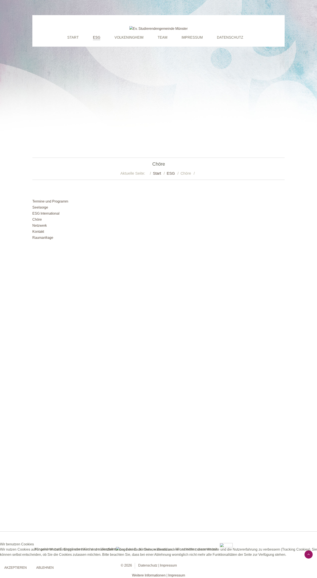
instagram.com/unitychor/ (154, 377)
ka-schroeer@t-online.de (133, 506)
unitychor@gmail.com (130, 349)
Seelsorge (40, 207)
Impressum (176, 575)
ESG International (46, 213)
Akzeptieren (15, 567)
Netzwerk (39, 225)
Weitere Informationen (149, 575)
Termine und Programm (50, 201)
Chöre (37, 219)
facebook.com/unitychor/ (112, 377)
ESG (171, 173)
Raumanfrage (42, 237)
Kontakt (38, 231)
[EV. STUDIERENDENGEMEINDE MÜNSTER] (158, 28)
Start (157, 173)
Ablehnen (45, 567)
